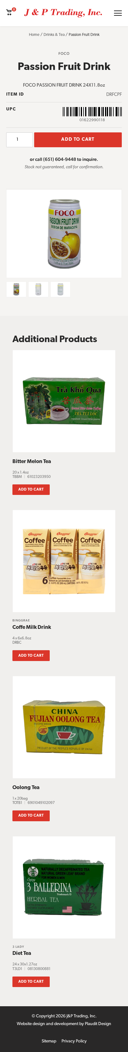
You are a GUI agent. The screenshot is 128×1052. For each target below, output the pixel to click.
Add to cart (77, 139)
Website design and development (47, 1024)
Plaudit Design (98, 1024)
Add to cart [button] (31, 490)
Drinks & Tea (54, 35)
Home (34, 35)
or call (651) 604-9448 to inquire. (64, 159)
